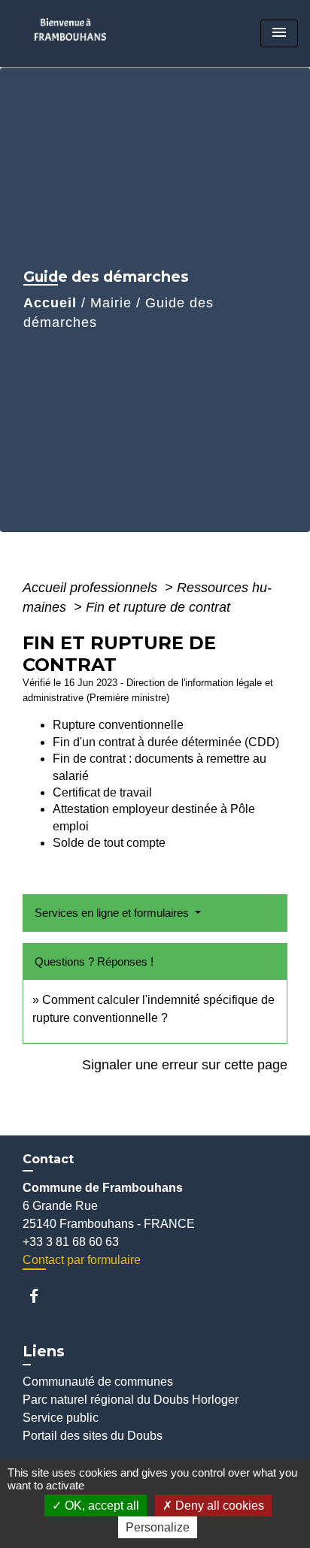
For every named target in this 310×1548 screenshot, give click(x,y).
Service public (61, 1417)
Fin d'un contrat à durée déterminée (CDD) (166, 742)
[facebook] (41, 1296)
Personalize (158, 1527)
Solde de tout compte (109, 842)
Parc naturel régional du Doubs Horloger (131, 1399)
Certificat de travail (102, 792)
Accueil (50, 302)
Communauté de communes (98, 1381)
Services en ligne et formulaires (113, 912)
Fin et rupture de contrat (158, 607)
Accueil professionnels (92, 587)
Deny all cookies (218, 1505)
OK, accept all (100, 1505)
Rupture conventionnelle (118, 724)
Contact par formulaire (82, 1259)
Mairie (111, 302)
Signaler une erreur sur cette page (184, 1064)
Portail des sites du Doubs (93, 1435)
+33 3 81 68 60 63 (71, 1241)
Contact (48, 1159)
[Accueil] (75, 33)
